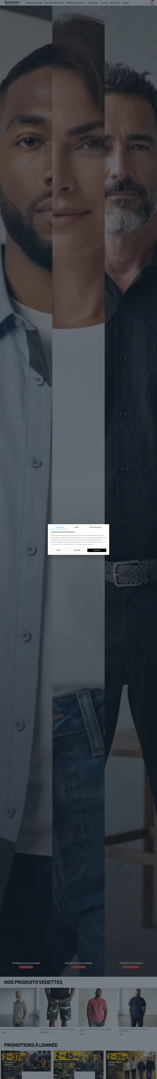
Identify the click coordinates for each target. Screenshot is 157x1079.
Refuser (59, 550)
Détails (76, 527)
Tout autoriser (96, 550)
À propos (95, 527)
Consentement (60, 527)
